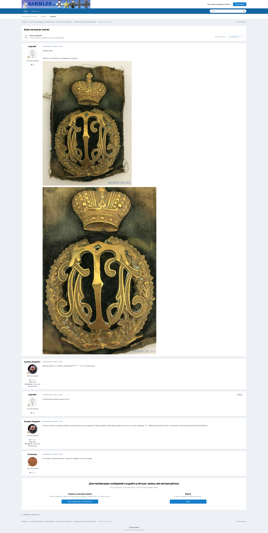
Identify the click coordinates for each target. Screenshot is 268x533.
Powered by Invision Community (134, 530)
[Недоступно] (87, 123)
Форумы (53, 16)
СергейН (38, 35)
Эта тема (236, 11)
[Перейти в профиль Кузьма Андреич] (32, 369)
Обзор (26, 11)
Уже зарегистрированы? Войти (218, 4)
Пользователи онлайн (29, 16)
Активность (35, 11)
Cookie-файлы (134, 527)
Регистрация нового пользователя (80, 501)
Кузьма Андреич (32, 362)
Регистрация (239, 4)
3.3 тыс (33, 380)
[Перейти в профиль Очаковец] (32, 461)
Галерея (43, 16)
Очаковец (32, 454)
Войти (188, 501)
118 (33, 65)
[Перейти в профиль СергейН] (26, 36)
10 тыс (33, 472)
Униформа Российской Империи (52, 38)
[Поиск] (244, 11)
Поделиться (220, 37)
